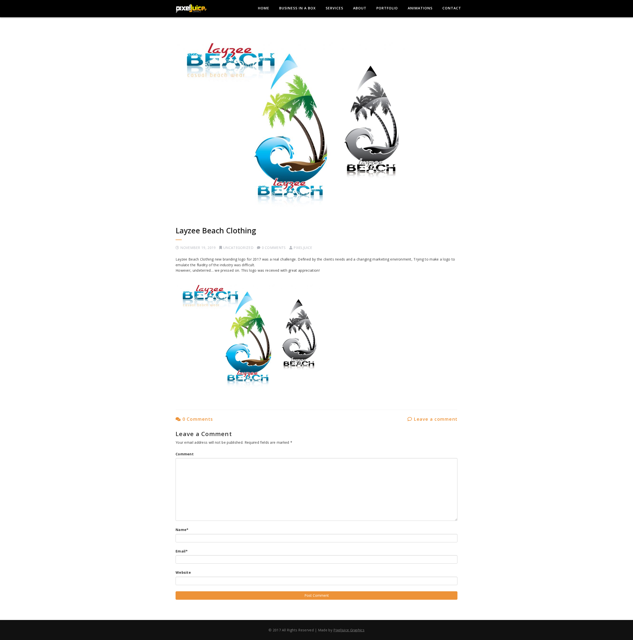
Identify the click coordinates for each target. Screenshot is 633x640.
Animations (420, 8)
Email (182, 551)
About (359, 8)
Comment (185, 454)
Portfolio (387, 8)
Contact (451, 8)
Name (182, 529)
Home (263, 8)
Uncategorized (238, 247)
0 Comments (197, 419)
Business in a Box (297, 8)
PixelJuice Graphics (348, 630)
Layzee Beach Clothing (216, 230)
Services (334, 8)
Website (183, 572)
